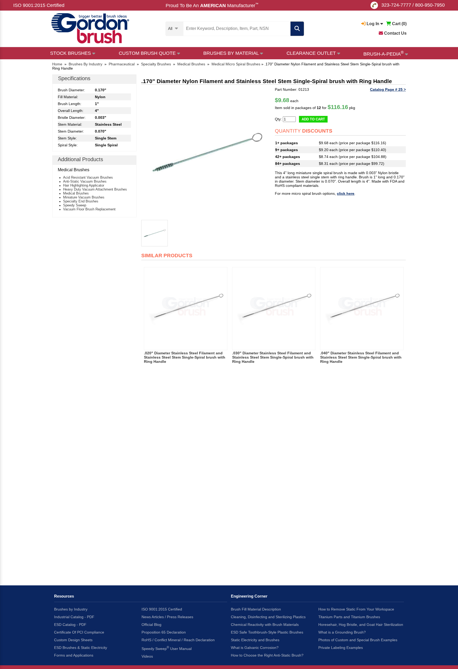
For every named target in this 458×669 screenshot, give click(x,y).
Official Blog (151, 624)
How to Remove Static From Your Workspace (356, 609)
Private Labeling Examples (340, 647)
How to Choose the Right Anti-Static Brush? (267, 655)
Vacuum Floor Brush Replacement (89, 209)
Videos (147, 656)
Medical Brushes (76, 193)
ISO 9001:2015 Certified (38, 5)
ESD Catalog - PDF (70, 624)
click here (345, 193)
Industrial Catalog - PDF (74, 617)
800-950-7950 (430, 5)
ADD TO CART (313, 119)
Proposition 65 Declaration (164, 632)
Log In (372, 23)
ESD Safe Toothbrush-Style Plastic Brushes (267, 632)
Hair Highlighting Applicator (83, 185)
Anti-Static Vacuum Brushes (85, 181)
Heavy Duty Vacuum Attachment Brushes (95, 189)
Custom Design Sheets (73, 640)
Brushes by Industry (70, 609)
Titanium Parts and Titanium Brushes (349, 617)
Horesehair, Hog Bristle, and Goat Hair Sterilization (360, 624)
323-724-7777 (396, 5)
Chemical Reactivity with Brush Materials (265, 624)
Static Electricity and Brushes (255, 640)
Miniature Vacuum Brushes (83, 197)
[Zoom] (206, 152)
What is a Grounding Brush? (342, 632)
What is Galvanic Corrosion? (255, 647)
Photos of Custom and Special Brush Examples (357, 640)
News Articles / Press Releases (167, 617)
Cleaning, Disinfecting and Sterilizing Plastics (268, 617)
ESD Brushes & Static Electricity (80, 647)
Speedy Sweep (74, 205)
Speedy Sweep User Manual (167, 648)
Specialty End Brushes (80, 201)
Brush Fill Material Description (256, 609)
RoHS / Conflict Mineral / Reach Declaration (178, 640)
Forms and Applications (73, 655)
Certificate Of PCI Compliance (79, 632)
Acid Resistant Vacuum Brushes (88, 177)
